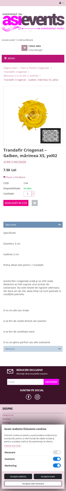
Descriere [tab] (10, 224)
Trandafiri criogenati (15, 71)
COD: (6, 183)
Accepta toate (48, 476)
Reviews (7, 418)
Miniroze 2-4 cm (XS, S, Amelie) (21, 75)
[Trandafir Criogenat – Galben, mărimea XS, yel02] (33, 115)
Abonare (51, 382)
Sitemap (7, 422)
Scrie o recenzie (15, 162)
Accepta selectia (18, 476)
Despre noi (8, 415)
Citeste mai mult (12, 445)
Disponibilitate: (12, 188)
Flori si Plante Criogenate (35, 68)
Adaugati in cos (16, 203)
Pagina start (10, 68)
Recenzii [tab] (10, 348)
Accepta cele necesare (33, 483)
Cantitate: (8, 193)
